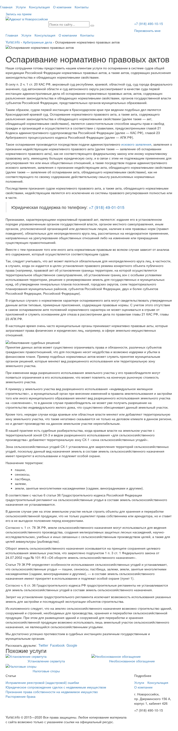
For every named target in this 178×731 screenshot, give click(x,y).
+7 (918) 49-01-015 (106, 207)
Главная (6, 7)
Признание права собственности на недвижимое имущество (52, 691)
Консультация (39, 7)
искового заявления (136, 144)
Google (71, 645)
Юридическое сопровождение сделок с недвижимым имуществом (56, 687)
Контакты (82, 7)
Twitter (43, 645)
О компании (62, 7)
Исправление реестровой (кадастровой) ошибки (42, 682)
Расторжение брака (20, 696)
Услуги (21, 7)
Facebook (57, 645)
